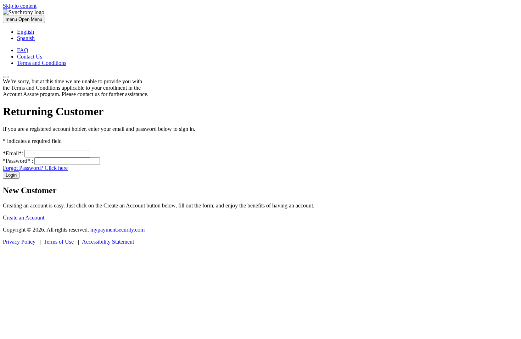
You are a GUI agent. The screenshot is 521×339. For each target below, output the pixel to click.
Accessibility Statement (108, 242)
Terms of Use (59, 242)
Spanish (26, 38)
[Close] (6, 77)
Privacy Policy (19, 242)
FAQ (22, 50)
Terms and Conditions (41, 63)
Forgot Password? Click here (35, 168)
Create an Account (23, 218)
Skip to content (20, 6)
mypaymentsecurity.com (117, 230)
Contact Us (29, 57)
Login (11, 175)
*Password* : (18, 161)
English (25, 32)
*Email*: (13, 153)
